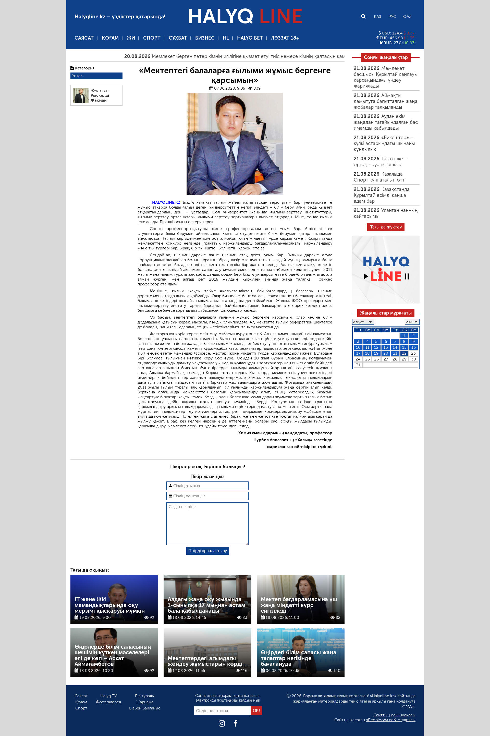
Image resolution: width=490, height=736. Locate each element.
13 (386, 347)
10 (358, 347)
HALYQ (245, 16)
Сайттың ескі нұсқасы (394, 715)
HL (226, 38)
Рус (392, 16)
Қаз (377, 16)
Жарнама (144, 701)
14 (395, 347)
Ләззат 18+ (285, 38)
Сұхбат (178, 38)
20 (385, 353)
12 (376, 347)
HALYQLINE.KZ (166, 202)
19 (376, 353)
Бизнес (205, 38)
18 (367, 353)
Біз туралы (145, 695)
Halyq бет (250, 38)
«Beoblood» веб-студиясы (390, 719)
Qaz (407, 16)
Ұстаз (77, 75)
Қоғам (110, 38)
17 (358, 353)
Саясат (84, 38)
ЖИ (131, 38)
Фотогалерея (108, 701)
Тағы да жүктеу (386, 227)
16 (413, 347)
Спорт (152, 38)
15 (404, 347)
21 (395, 353)
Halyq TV (108, 695)
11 (367, 347)
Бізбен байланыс (145, 708)
